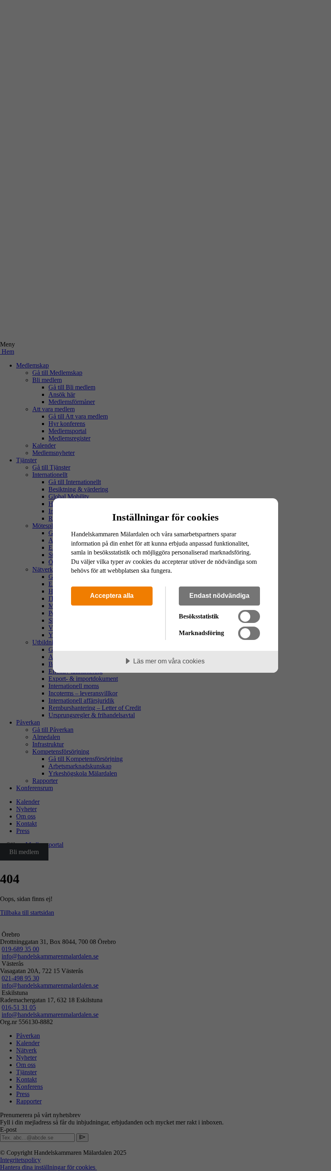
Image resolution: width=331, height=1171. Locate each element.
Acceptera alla (112, 595)
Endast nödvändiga (219, 595)
